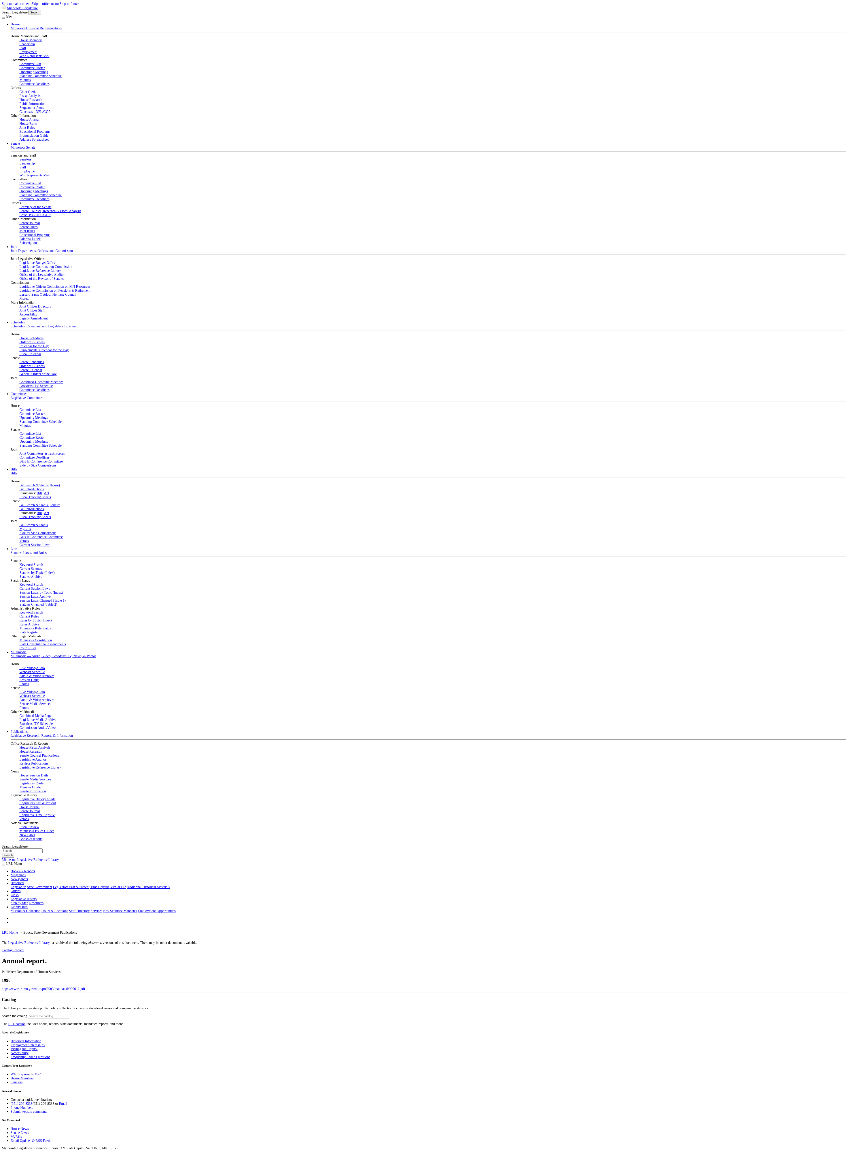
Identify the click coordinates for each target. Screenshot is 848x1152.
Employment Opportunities (157, 911)
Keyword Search (31, 565)
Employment (28, 52)
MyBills (25, 529)
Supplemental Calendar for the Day (44, 350)
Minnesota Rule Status (35, 628)
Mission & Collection (25, 911)
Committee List (30, 64)
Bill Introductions (31, 489)
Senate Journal (29, 223)
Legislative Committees (27, 398)
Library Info (19, 907)
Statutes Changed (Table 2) (38, 604)
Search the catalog (14, 1016)
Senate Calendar (30, 370)
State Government (39, 887)
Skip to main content (16, 4)
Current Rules (29, 616)
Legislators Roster (32, 783)
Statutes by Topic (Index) (37, 572)
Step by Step (19, 903)
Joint (14, 247)
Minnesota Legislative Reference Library (30, 859)
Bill (39, 493)
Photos (24, 684)
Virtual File (118, 887)
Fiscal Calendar (30, 354)
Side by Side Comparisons (37, 465)
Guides (16, 891)
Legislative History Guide (37, 799)
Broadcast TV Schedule (36, 386)
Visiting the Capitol (24, 1049)
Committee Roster (32, 68)
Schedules (18, 322)
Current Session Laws (34, 545)
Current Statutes (30, 568)
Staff (22, 48)
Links (15, 895)
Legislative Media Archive (37, 719)
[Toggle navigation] (3, 18)
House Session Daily (34, 775)
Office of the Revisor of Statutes (41, 278)
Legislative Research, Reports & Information (42, 735)
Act (46, 493)
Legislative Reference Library (40, 270)
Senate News (20, 1133)
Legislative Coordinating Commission (45, 266)
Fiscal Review (29, 827)
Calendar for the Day (34, 346)
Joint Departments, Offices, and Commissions (42, 251)
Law (14, 549)
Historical (17, 883)
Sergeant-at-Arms (31, 108)
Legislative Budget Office (37, 262)
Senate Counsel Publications (39, 755)
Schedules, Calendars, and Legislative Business (44, 326)
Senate (15, 143)
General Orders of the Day (38, 374)
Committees (19, 394)
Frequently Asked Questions (30, 1057)
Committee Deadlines (34, 84)
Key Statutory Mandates (120, 911)
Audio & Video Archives (36, 676)
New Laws (27, 835)
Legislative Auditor (32, 759)
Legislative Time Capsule (37, 815)
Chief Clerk (27, 92)
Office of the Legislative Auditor (42, 274)
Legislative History (24, 899)
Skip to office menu (45, 4)
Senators (25, 159)
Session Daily (29, 680)
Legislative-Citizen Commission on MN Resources (54, 286)
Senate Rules (28, 227)
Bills (14, 469)
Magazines (18, 875)
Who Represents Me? (34, 56)
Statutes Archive (30, 576)
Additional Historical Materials (148, 887)
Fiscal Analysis (29, 96)
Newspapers (19, 879)
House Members (30, 40)
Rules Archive (29, 624)
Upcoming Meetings (33, 72)
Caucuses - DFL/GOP (35, 111)
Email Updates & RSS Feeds (31, 1141)
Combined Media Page (35, 716)
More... (24, 298)
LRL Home (10, 932)
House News (20, 1129)
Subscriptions (28, 243)
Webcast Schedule (32, 672)
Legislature (18, 887)
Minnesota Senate (23, 147)
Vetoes (24, 541)
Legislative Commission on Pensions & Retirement (54, 290)
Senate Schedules (31, 362)
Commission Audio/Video (37, 727)
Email (63, 1103)
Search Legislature (15, 12)
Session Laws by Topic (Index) (41, 592)
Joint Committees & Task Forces (42, 453)
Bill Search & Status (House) (39, 485)
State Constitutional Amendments (42, 644)
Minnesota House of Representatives (36, 28)
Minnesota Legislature (22, 8)
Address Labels (30, 239)
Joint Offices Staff (32, 310)
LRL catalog (17, 1024)
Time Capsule (100, 887)
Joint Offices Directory (35, 306)
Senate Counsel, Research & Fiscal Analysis (50, 211)
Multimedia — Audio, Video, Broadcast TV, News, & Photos (53, 656)
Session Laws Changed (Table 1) (42, 600)
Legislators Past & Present (37, 803)
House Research (30, 100)
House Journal (29, 119)
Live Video (27, 668)
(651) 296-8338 (21, 1103)
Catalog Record (13, 950)
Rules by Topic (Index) (35, 620)
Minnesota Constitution (35, 640)
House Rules (28, 123)
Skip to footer (69, 4)
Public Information (32, 104)
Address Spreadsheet (34, 139)
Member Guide (30, 787)
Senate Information (32, 791)
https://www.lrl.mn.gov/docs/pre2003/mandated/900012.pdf (43, 989)
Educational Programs (34, 131)
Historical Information (26, 1041)
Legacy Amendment (33, 318)
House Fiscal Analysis (34, 747)
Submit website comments (29, 1111)
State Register (29, 632)
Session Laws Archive (35, 596)
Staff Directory (79, 911)
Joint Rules (27, 127)
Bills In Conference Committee (41, 461)
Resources (36, 903)
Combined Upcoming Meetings (41, 382)
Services (96, 911)
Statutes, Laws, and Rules (29, 553)
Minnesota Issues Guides (36, 831)
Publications (19, 731)
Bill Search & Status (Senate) (39, 505)
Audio (40, 668)
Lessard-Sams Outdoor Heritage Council (47, 294)
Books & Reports (23, 871)
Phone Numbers (22, 1107)
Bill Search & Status (33, 525)
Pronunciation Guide (33, 135)
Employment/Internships (28, 1045)
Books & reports (30, 839)
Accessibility (28, 314)
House (15, 24)
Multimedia (18, 652)
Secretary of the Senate (35, 207)
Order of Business (32, 342)
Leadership (27, 44)
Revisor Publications (33, 763)
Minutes (25, 80)
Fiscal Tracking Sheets (35, 497)
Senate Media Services (35, 704)
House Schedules (31, 338)
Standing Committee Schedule (40, 76)
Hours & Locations (54, 911)
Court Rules (27, 648)
